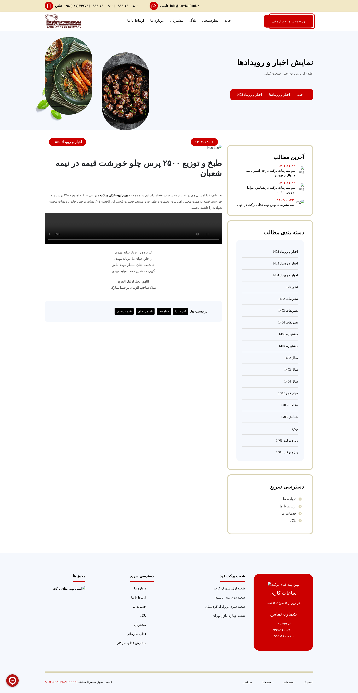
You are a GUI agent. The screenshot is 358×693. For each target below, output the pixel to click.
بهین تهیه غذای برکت (114, 195)
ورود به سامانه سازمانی (288, 21)
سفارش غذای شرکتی (131, 643)
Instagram (288, 682)
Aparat (308, 682)
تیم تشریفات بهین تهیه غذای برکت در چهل (265, 204)
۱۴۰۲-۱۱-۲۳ (286, 166)
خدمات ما (289, 513)
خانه (227, 20)
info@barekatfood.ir (184, 5)
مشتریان (176, 20)
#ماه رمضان (145, 311)
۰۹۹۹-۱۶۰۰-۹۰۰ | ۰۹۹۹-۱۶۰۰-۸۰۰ (283, 633)
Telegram (267, 682)
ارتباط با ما (135, 20)
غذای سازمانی (136, 634)
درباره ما (157, 20)
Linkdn (247, 682)
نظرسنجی (210, 20)
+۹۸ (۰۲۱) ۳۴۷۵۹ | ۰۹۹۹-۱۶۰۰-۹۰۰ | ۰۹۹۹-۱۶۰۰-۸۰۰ (101, 5)
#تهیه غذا (180, 311)
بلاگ (192, 20)
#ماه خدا (164, 311)
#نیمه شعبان (124, 311)
